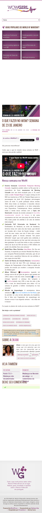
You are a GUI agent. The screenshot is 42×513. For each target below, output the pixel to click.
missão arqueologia (25, 325)
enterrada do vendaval (22, 322)
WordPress (14, 508)
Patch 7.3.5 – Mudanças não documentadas (8, 376)
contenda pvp (16, 319)
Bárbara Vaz (35, 508)
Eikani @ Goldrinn (23, 354)
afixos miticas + (31, 315)
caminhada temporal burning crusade (14, 315)
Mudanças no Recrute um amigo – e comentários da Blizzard (30, 377)
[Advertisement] (21, 82)
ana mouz (25, 319)
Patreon (21, 332)
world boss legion (8, 322)
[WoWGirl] (21, 10)
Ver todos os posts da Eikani (26, 358)
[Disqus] (21, 416)
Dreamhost (22, 510)
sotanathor (6, 319)
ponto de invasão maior (10, 325)
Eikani (7, 130)
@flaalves (35, 354)
